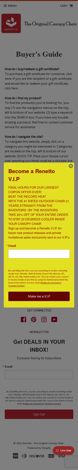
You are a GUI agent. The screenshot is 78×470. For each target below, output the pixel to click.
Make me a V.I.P (39, 296)
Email (12, 245)
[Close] (71, 166)
